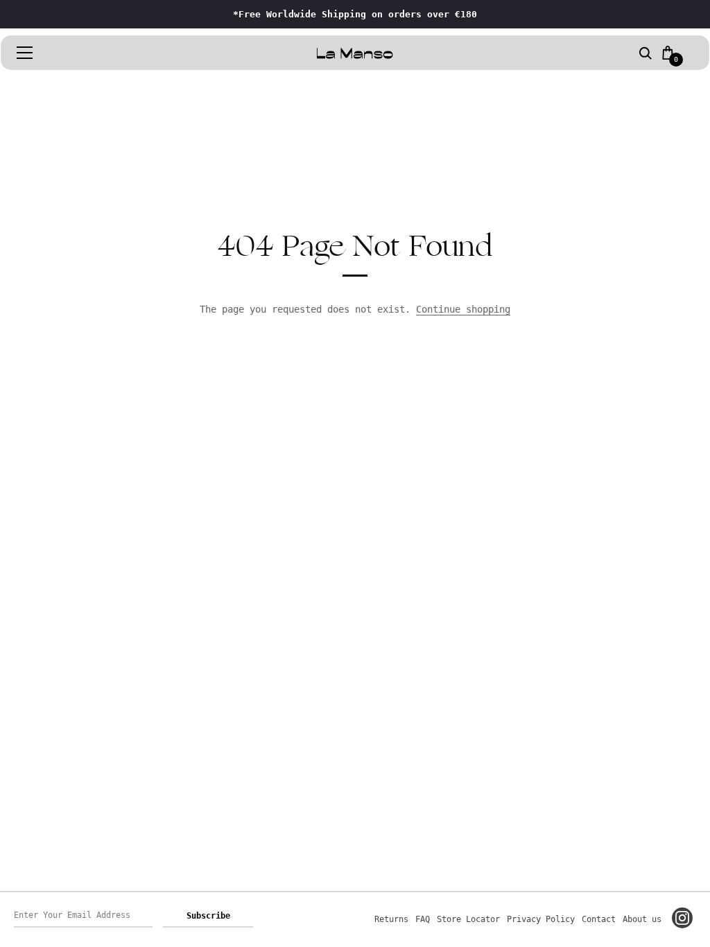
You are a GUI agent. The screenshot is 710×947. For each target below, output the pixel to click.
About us (642, 919)
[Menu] (25, 52)
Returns (391, 919)
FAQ (422, 919)
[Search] (645, 54)
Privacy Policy (541, 919)
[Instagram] (682, 917)
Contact (599, 919)
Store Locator (468, 919)
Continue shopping (463, 309)
